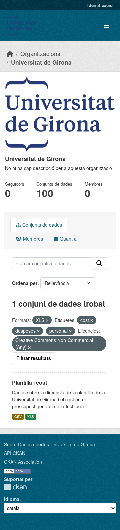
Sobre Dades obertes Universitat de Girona (49, 444)
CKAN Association (23, 461)
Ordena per (24, 283)
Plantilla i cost (29, 382)
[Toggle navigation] (106, 26)
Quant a (67, 238)
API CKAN (14, 453)
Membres (32, 238)
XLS (30, 416)
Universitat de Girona (41, 62)
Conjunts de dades (41, 224)
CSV (18, 416)
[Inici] (10, 53)
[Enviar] (99, 263)
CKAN (15, 486)
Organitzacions (40, 53)
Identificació (100, 5)
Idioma (11, 499)
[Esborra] (47, 320)
